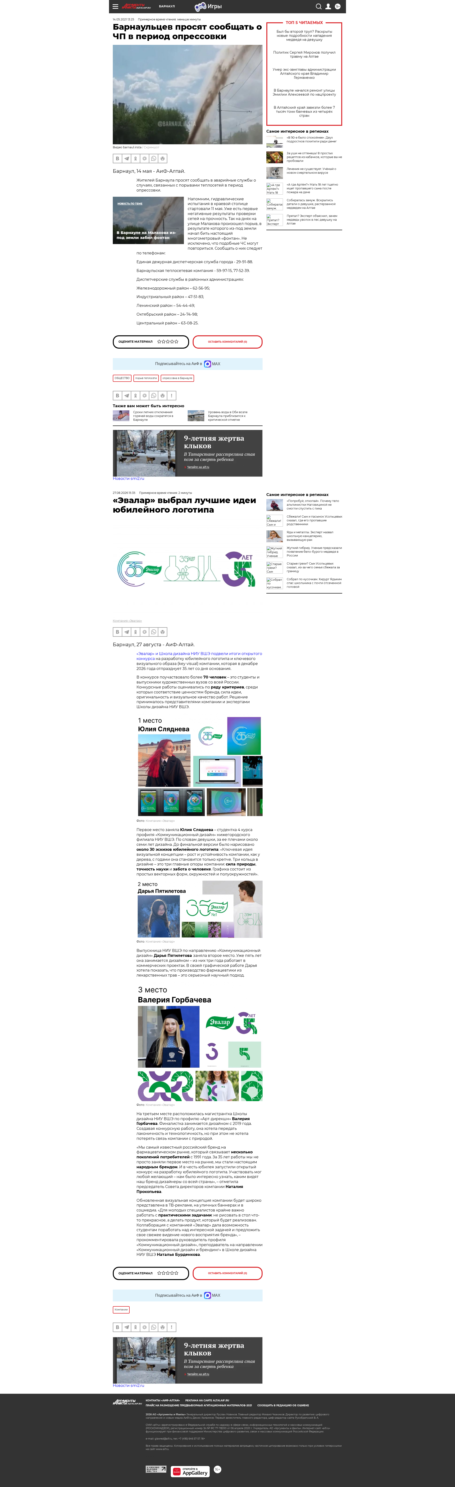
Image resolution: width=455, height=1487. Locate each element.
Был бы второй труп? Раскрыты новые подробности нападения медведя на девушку (304, 36)
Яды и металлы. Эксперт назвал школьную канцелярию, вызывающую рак (310, 536)
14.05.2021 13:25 (123, 19)
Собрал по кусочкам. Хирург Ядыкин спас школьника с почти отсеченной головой (314, 583)
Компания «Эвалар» (127, 620)
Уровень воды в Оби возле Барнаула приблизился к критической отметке (227, 415)
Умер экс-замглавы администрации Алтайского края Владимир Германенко (304, 74)
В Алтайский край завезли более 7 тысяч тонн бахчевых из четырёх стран (304, 112)
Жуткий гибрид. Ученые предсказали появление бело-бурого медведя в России (314, 551)
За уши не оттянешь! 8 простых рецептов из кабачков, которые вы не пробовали (314, 157)
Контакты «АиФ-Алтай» (163, 1400)
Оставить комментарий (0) (227, 341)
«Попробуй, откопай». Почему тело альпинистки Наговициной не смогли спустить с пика (313, 504)
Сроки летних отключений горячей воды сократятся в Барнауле (153, 415)
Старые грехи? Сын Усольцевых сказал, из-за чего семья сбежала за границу (313, 567)
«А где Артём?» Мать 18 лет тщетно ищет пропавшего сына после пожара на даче (312, 188)
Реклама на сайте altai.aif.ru (207, 1400)
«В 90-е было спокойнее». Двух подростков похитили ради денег (312, 139)
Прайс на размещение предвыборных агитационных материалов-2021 (199, 1405)
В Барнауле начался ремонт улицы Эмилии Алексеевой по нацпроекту (304, 93)
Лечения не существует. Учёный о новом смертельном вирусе (311, 170)
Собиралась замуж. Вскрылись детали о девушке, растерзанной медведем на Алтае (311, 204)
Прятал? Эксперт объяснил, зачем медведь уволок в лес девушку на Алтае (312, 219)
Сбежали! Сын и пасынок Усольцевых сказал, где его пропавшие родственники (314, 520)
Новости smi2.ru (128, 478)
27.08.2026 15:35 (124, 493)
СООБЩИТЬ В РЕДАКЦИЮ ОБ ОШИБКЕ (283, 1405)
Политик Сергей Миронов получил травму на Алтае (304, 55)
